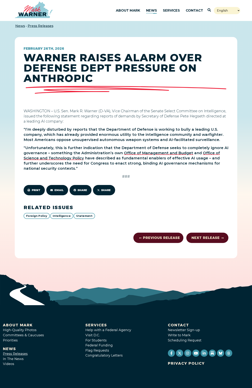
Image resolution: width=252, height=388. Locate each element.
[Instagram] (187, 353)
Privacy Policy (186, 363)
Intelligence (62, 216)
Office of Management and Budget (158, 153)
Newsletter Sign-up (184, 330)
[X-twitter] (179, 353)
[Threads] (228, 353)
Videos (8, 364)
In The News (13, 359)
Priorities (10, 340)
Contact (194, 10)
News (151, 10)
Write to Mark (179, 335)
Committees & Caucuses (23, 335)
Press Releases (40, 26)
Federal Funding (99, 345)
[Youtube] (195, 353)
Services (171, 10)
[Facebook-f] (171, 353)
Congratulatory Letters (104, 355)
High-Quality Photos (20, 330)
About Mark (128, 10)
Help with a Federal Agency (108, 330)
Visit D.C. (92, 335)
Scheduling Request (184, 340)
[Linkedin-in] (204, 353)
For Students (96, 340)
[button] (34, 190)
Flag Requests (97, 350)
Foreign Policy (36, 216)
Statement (84, 216)
